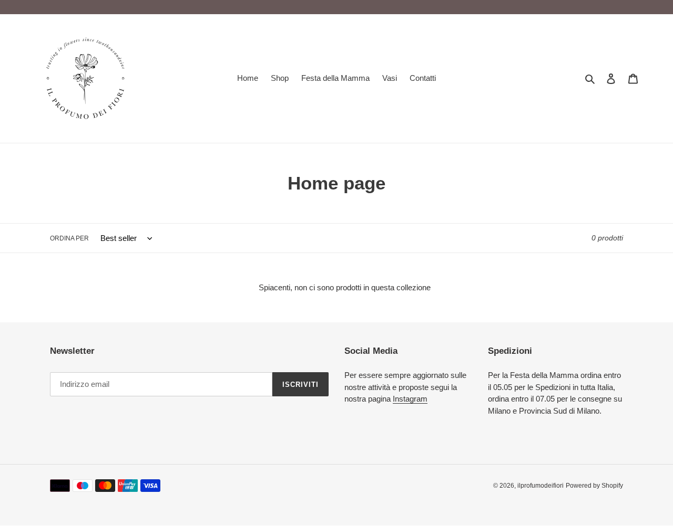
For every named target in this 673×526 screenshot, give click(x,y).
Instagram (410, 399)
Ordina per (69, 239)
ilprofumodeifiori (540, 485)
